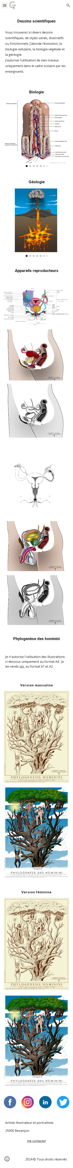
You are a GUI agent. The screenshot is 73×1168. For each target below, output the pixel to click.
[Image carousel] (36, 132)
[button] (4, 5)
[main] (36, 21)
